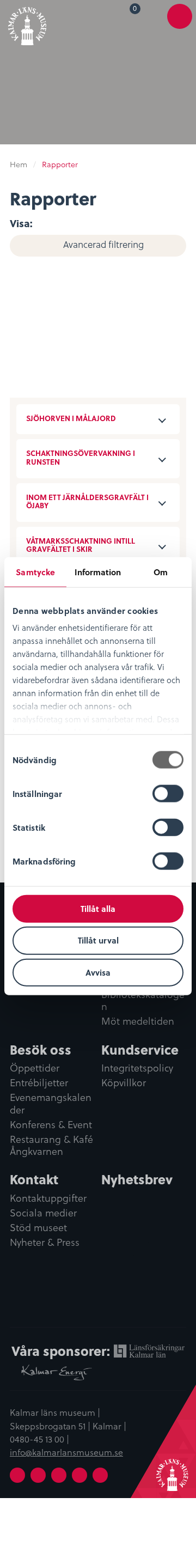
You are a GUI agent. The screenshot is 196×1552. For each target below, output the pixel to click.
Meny (180, 22)
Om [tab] (161, 571)
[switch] (167, 793)
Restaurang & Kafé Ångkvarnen (51, 1146)
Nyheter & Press (44, 1242)
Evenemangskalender (50, 1104)
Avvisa (98, 972)
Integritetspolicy (137, 1068)
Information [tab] (98, 571)
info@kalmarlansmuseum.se (66, 1451)
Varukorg (137, 10)
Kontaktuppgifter (48, 1198)
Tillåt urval (98, 940)
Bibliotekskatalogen (143, 1001)
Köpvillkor (123, 1083)
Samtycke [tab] (35, 571)
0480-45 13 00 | (39, 1438)
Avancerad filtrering (103, 244)
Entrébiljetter (39, 1083)
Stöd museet (38, 1227)
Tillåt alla (98, 908)
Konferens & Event (51, 1124)
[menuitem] (127, 15)
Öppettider (34, 1068)
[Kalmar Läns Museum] (27, 23)
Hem (18, 164)
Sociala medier (43, 1213)
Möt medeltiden (137, 1021)
